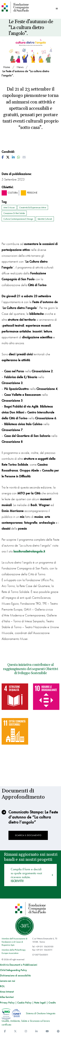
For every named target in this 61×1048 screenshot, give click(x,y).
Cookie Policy (24, 1002)
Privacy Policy (7, 1002)
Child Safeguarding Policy (13, 970)
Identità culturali (45, 218)
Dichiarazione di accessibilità (15, 975)
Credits (52, 1002)
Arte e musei (9, 207)
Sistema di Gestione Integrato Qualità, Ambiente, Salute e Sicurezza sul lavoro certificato (28, 1019)
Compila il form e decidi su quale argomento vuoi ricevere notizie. (26, 875)
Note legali (40, 1002)
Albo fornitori (7, 997)
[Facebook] (5, 1031)
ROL (2, 986)
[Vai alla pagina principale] (15, 7)
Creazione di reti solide (14, 213)
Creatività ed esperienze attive (32, 207)
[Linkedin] (36, 1031)
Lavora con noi (7, 981)
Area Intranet (7, 991)
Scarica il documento (28, 835)
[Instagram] (26, 1031)
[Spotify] (58, 1031)
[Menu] (57, 8)
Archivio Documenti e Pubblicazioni (18, 964)
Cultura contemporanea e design (18, 218)
